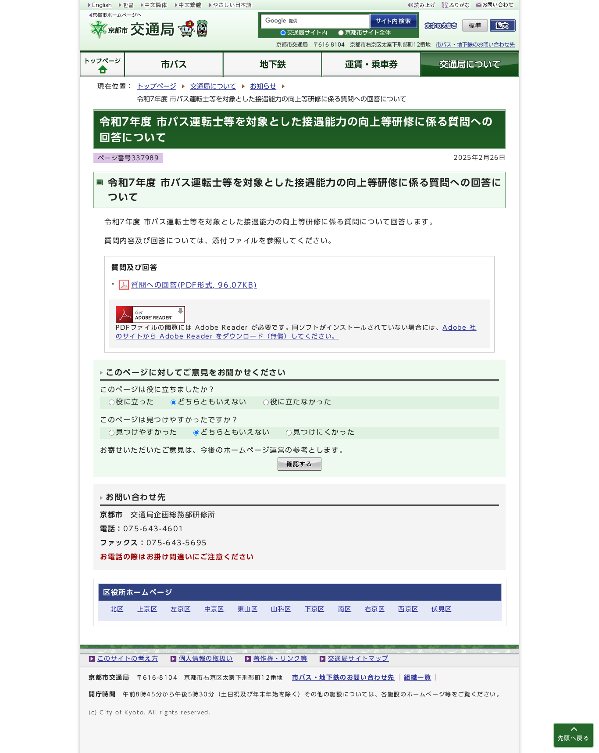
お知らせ (263, 86)
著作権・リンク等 (280, 658)
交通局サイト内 (307, 33)
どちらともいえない (212, 401)
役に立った (135, 401)
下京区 (315, 608)
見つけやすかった (147, 432)
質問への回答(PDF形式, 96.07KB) (194, 284)
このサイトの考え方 (127, 658)
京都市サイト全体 (368, 33)
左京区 (181, 608)
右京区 (375, 608)
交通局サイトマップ (358, 658)
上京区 (147, 608)
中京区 (214, 608)
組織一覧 (417, 677)
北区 (117, 608)
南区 (345, 608)
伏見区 (441, 608)
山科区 (281, 608)
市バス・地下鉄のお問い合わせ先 (475, 44)
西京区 (408, 608)
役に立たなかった (301, 401)
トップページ (156, 86)
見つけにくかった (324, 432)
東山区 (248, 608)
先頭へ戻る (573, 738)
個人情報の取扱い (206, 658)
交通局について (213, 86)
